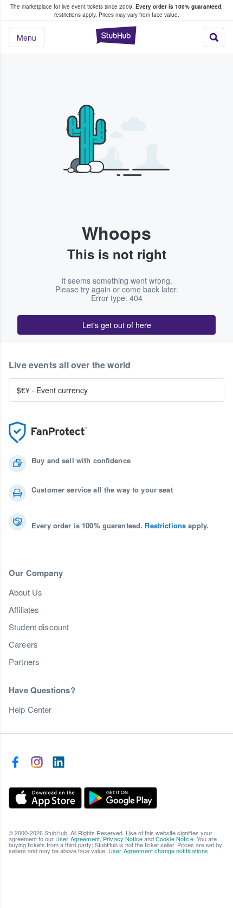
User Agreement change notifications (158, 850)
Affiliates (24, 609)
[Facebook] (15, 763)
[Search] (214, 37)
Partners (24, 661)
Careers (23, 644)
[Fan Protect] (48, 432)
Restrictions (165, 525)
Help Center (30, 709)
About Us (25, 592)
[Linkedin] (58, 763)
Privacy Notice (123, 838)
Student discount (39, 627)
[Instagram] (36, 763)
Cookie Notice (174, 838)
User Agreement (77, 838)
